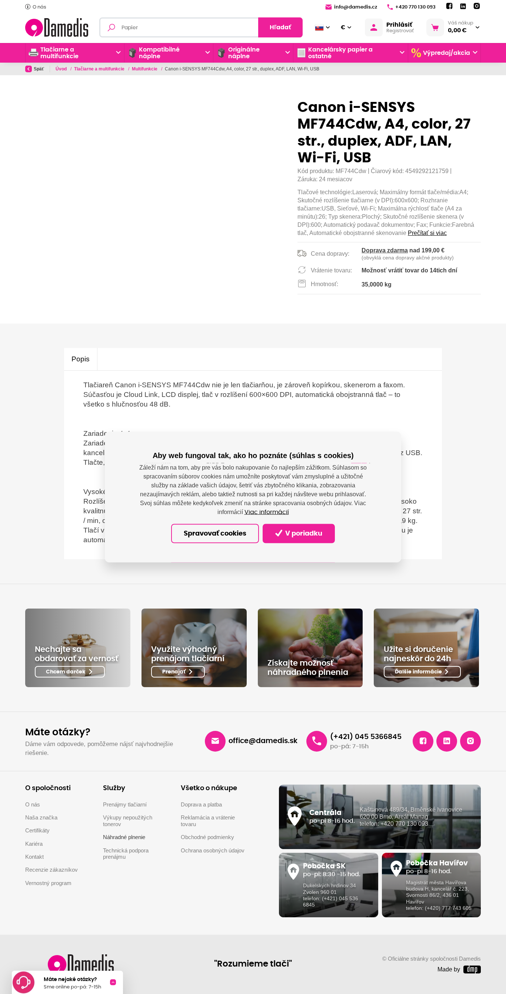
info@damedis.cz (355, 7)
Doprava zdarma (385, 250)
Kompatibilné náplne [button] (159, 53)
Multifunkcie (145, 69)
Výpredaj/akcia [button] (446, 53)
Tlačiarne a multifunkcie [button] (59, 53)
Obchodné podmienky (207, 837)
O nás (39, 7)
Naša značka (41, 818)
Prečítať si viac (427, 233)
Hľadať (280, 27)
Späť (39, 69)
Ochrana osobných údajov (212, 851)
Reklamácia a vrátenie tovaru (208, 821)
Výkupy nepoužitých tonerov (127, 821)
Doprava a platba (201, 805)
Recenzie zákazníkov (51, 870)
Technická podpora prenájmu (126, 854)
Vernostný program (48, 883)
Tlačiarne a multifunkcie (100, 69)
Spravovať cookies (215, 533)
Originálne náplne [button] (244, 53)
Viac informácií (266, 512)
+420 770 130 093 (415, 7)
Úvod (62, 69)
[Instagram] (477, 6)
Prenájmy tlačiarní (125, 805)
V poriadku (303, 533)
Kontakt (34, 857)
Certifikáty (37, 831)
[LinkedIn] (463, 6)
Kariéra (34, 844)
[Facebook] (449, 6)
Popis (80, 359)
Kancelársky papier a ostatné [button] (340, 53)
